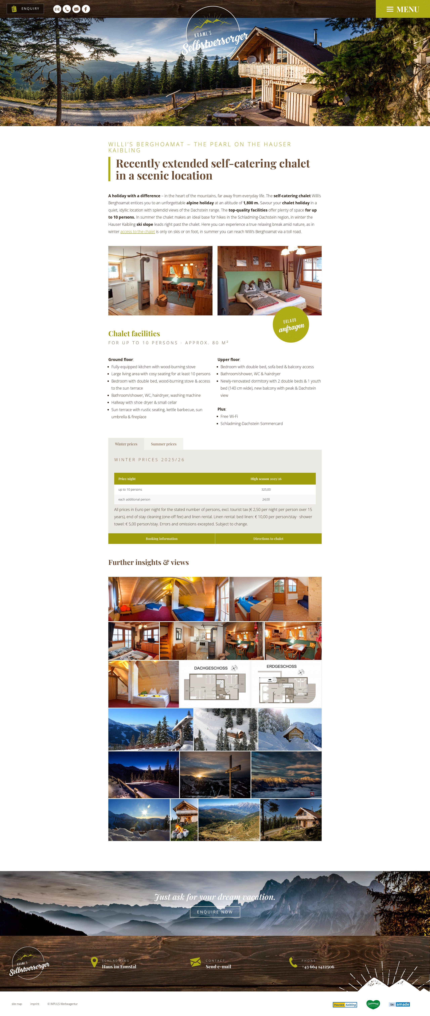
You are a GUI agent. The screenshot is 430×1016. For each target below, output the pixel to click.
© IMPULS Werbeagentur (63, 1004)
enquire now (215, 912)
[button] (403, 9)
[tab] (126, 444)
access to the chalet (137, 231)
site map (17, 1004)
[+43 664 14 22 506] (67, 9)
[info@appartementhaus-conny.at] (76, 9)
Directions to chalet (268, 538)
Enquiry (30, 8)
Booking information (162, 538)
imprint (34, 1004)
